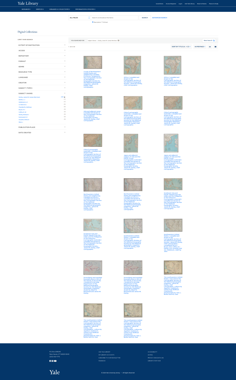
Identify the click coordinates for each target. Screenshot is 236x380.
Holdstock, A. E (23, 102)
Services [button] (39, 9)
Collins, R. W (22, 112)
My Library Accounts (106, 355)
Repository (24, 56)
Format (22, 61)
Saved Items (159, 4)
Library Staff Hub (154, 361)
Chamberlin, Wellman (25, 107)
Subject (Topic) (26, 88)
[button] (145, 17)
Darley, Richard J (24, 114)
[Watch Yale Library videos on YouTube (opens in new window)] (55, 361)
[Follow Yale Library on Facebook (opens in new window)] (50, 361)
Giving (150, 355)
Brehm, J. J (22, 99)
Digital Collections (27, 32)
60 (199, 47)
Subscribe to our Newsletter (109, 358)
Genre (21, 66)
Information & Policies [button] (84, 9)
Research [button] (25, 9)
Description (97, 22)
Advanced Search (159, 18)
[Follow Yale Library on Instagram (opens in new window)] (52, 361)
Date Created (25, 132)
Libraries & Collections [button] (59, 9)
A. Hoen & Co (22, 104)
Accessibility (152, 352)
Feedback (102, 361)
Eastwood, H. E (23, 117)
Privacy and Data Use (156, 358)
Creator (22, 83)
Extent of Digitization (29, 45)
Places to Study (213, 4)
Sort (180, 47)
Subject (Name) (26, 93)
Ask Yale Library (190, 4)
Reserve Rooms (201, 4)
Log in (180, 4)
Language (23, 77)
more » (21, 122)
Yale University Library (33, 3)
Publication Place (27, 127)
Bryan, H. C (22, 109)
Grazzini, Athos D (24, 119)
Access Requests (171, 4)
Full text (105, 22)
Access (22, 50)
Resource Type (25, 72)
